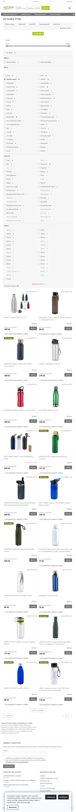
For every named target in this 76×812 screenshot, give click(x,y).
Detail (33, 328)
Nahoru (9, 716)
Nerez (43, 220)
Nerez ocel (45, 164)
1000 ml (44, 245)
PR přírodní (45, 143)
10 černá (44, 128)
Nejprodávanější (44, 24)
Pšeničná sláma (46, 190)
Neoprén (11, 171)
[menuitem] (10, 14)
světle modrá (45, 83)
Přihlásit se (9, 766)
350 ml (10, 230)
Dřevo (43, 160)
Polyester (44, 168)
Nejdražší (32, 24)
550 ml (43, 237)
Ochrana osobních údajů (47, 788)
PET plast (44, 198)
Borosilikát (45, 201)
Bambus (44, 171)
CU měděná (45, 109)
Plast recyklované (13, 217)
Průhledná (45, 113)
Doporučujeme (9, 24)
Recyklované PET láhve (48, 186)
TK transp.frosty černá (48, 117)
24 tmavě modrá (46, 136)
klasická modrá (13, 79)
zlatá (9, 109)
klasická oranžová (47, 98)
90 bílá (43, 139)
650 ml (43, 256)
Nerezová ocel (12, 190)
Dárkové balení (13, 62)
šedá (43, 75)
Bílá (9, 128)
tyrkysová (11, 98)
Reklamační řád (44, 781)
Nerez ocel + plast (13, 186)
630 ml (43, 271)
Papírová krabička (47, 62)
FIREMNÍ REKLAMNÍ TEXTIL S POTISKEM (15, 785)
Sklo (9, 164)
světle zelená (45, 90)
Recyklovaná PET (13, 201)
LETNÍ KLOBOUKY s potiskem (12, 776)
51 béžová (11, 139)
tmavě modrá (12, 87)
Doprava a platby (45, 791)
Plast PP (44, 183)
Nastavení (13, 807)
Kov (9, 168)
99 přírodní (11, 143)
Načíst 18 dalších (38, 710)
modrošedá (11, 83)
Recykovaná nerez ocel (15, 220)
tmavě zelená (12, 90)
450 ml (43, 241)
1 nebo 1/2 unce (13, 271)
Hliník (10, 179)
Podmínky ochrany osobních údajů (17, 762)
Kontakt (36, 1)
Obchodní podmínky (46, 783)
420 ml (10, 256)
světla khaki (12, 94)
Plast (10, 160)
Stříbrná (44, 151)
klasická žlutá (45, 106)
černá (10, 75)
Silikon (10, 183)
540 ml (43, 267)
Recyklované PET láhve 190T (17, 194)
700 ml (43, 234)
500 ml (10, 234)
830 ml (10, 267)
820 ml (10, 275)
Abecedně (57, 24)
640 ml (10, 249)
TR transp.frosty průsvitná (49, 121)
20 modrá (11, 136)
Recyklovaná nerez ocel (15, 205)
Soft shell (44, 213)
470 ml (10, 245)
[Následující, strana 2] (67, 715)
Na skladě (11, 52)
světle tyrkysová (46, 94)
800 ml (10, 264)
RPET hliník (11, 213)
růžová (10, 102)
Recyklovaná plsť (47, 209)
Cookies (42, 786)
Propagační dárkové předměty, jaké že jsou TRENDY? (19, 780)
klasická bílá (12, 117)
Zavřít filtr (38, 34)
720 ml (10, 279)
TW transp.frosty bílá (14, 124)
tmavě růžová (46, 102)
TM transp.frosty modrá (15, 121)
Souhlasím (63, 797)
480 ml (10, 252)
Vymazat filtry (37, 284)
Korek (43, 179)
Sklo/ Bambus (45, 194)
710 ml (43, 275)
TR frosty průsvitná (14, 147)
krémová (11, 113)
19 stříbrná (45, 132)
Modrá (43, 124)
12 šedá (10, 132)
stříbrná (44, 79)
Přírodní (44, 147)
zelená (44, 87)
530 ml (43, 252)
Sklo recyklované (47, 217)
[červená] (6, 72)
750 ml (10, 237)
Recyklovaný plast (47, 205)
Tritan (43, 175)
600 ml (10, 241)
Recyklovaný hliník (14, 209)
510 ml (10, 260)
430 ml (43, 249)
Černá (10, 151)
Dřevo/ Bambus (13, 175)
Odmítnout (51, 797)
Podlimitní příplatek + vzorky (49, 778)
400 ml (43, 230)
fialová (10, 106)
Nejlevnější (21, 24)
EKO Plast (11, 198)
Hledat (45, 8)
